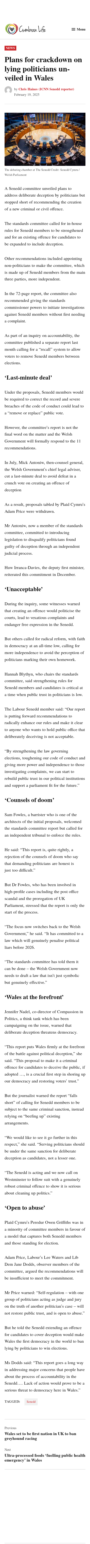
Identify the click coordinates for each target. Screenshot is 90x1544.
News (10, 48)
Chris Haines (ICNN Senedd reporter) (46, 88)
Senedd (31, 1402)
